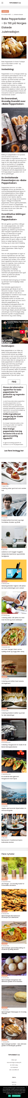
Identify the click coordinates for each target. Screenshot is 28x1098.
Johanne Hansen (18, 14)
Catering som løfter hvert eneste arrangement (12, 682)
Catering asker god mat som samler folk (13, 489)
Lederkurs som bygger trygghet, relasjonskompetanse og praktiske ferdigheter (13, 554)
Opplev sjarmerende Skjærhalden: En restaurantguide (13, 809)
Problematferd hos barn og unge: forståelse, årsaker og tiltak (12, 521)
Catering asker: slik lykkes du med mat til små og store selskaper (12, 619)
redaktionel (5, 11)
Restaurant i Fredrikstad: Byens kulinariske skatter (11, 841)
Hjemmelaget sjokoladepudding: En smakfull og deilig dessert (13, 948)
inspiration (4, 483)
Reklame (14, 1082)
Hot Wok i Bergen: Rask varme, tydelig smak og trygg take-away (12, 650)
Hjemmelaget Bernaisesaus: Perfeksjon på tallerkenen (10, 916)
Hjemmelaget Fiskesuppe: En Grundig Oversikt (13, 1012)
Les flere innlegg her (14, 450)
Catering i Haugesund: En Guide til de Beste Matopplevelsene (13, 746)
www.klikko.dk (15, 1070)
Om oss (14, 1084)
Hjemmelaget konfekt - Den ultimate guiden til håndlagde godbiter (13, 1044)
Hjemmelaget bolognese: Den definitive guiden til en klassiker (11, 980)
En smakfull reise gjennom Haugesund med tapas (10, 778)
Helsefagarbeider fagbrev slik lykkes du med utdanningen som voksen (13, 587)
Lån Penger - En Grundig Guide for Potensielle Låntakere (12, 884)
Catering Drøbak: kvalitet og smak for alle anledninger (13, 714)
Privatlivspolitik (16, 1095)
